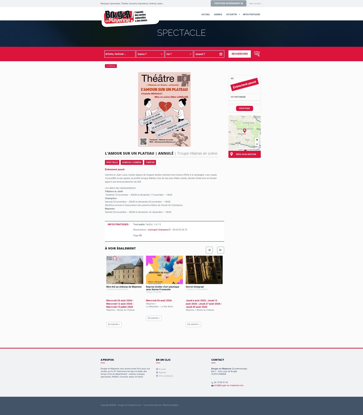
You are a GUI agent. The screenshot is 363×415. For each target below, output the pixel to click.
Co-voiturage (238, 97)
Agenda (218, 14)
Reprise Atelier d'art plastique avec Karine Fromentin (162, 288)
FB (140, 235)
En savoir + (114, 324)
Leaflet (240, 149)
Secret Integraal (195, 286)
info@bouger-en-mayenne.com (228, 385)
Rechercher (240, 53)
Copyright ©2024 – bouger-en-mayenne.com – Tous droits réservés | (131, 405)
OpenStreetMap (254, 149)
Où (232, 78)
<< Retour (110, 66)
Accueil (205, 14)
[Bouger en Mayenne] (130, 18)
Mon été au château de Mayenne (124, 286)
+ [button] (257, 140)
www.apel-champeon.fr (159, 229)
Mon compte (255, 3)
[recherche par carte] (257, 53)
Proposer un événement (227, 3)
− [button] (257, 144)
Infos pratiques (251, 14)
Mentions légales (170, 405)
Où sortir (231, 14)
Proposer (244, 108)
